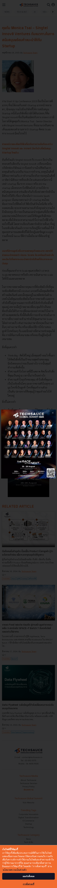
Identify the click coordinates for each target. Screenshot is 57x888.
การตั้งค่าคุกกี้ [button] (28, 884)
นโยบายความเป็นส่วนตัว (15, 869)
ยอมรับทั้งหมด (28, 876)
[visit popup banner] (28, 444)
